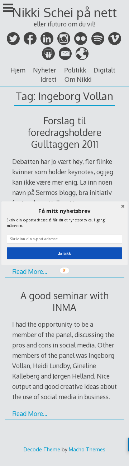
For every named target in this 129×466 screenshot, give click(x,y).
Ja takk (64, 253)
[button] (64, 211)
